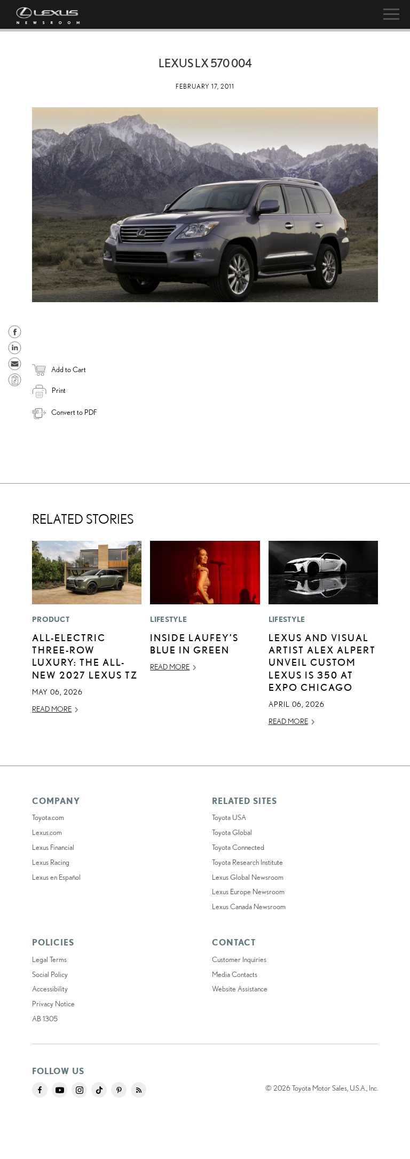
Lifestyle (168, 619)
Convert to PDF (74, 412)
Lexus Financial (53, 847)
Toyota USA (229, 817)
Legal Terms (49, 959)
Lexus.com (47, 832)
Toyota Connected (238, 847)
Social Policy (50, 974)
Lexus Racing (50, 862)
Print (59, 390)
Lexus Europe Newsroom (248, 891)
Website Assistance (239, 988)
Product (50, 619)
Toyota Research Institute (247, 862)
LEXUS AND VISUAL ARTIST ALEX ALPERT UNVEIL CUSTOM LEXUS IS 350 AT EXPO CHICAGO (322, 662)
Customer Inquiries (239, 959)
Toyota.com (48, 817)
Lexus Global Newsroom (247, 877)
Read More (52, 709)
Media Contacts (234, 974)
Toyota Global (232, 832)
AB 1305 (45, 1018)
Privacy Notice (53, 1003)
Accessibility (50, 988)
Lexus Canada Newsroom (249, 906)
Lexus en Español (56, 877)
